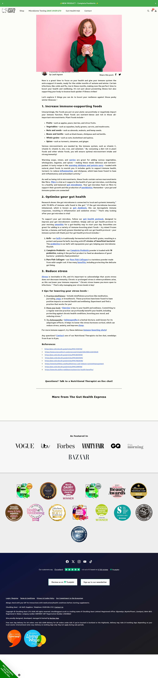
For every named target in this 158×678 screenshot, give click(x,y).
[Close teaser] (19, 675)
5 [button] (96, 210)
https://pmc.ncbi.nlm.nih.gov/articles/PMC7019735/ (63, 349)
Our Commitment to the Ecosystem (69, 598)
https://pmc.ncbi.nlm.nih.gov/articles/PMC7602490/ (64, 361)
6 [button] (79, 282)
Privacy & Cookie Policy (45, 598)
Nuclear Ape (54, 618)
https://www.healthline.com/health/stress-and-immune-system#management (74, 364)
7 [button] (52, 284)
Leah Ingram (57, 74)
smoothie (59, 224)
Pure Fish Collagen (79, 259)
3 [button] (115, 202)
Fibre (53, 182)
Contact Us (59, 607)
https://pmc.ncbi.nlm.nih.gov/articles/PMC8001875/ (64, 355)
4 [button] (86, 204)
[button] (9, 669)
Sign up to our (95, 582)
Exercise (66, 308)
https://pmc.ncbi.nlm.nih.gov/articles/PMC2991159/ (63, 367)
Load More (79, 408)
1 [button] (84, 148)
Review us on (58, 582)
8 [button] (61, 315)
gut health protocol (93, 219)
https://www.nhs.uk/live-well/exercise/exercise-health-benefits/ (69, 370)
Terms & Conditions (27, 598)
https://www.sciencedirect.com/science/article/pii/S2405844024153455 (71, 352)
